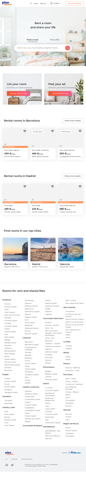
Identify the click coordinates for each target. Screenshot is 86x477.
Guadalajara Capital (32, 410)
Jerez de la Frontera (12, 315)
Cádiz (6, 309)
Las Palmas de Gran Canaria (73, 315)
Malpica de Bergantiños (50, 399)
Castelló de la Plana (52, 346)
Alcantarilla (69, 436)
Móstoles (48, 312)
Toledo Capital (30, 416)
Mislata (48, 363)
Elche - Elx (49, 328)
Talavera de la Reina (32, 419)
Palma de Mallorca (52, 436)
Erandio (68, 406)
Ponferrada (29, 300)
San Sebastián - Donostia (71, 388)
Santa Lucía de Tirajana (74, 319)
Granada (7, 323)
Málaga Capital (10, 343)
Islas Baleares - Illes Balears (52, 432)
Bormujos (8, 370)
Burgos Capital (10, 420)
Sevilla (6, 356)
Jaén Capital (9, 337)
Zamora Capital (31, 334)
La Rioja (68, 346)
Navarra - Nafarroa (72, 368)
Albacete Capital (31, 394)
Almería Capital (10, 307)
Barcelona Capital (32, 345)
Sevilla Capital (9, 359)
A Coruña (48, 388)
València (48, 349)
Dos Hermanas (10, 362)
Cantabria (8, 401)
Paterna (48, 360)
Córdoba (7, 318)
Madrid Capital (51, 303)
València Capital (51, 352)
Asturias (68, 414)
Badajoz (48, 371)
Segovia (28, 314)
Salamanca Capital (32, 312)
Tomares (7, 368)
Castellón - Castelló (52, 344)
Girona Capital (30, 363)
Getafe (47, 309)
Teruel (6, 384)
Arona (67, 337)
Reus (27, 377)
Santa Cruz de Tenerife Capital (74, 326)
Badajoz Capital (51, 374)
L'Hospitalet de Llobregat (30, 348)
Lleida (27, 366)
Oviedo (68, 417)
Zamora (28, 331)
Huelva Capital (10, 332)
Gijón (67, 420)
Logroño (68, 348)
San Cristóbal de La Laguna (72, 331)
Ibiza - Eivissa (70, 300)
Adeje (67, 335)
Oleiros (48, 403)
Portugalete (70, 400)
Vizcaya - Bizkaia (71, 392)
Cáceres (48, 377)
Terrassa (28, 352)
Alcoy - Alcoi (50, 338)
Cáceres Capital (51, 379)
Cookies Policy (41, 466)
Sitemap (14, 459)
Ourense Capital (51, 414)
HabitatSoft (53, 464)
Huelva (7, 329)
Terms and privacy (30, 466)
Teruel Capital (9, 387)
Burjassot (48, 355)
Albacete (28, 391)
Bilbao (67, 395)
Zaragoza (8, 390)
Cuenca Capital (31, 405)
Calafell (28, 383)
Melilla (67, 357)
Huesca (7, 379)
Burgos (7, 417)
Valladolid (28, 325)
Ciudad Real (29, 397)
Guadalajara (29, 408)
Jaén (6, 334)
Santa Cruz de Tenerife (74, 322)
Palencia (28, 303)
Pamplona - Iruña (72, 370)
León (6, 423)
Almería (7, 304)
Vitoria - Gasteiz (71, 381)
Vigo (47, 420)
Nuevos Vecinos (27, 459)
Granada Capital (10, 326)
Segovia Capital (31, 317)
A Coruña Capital (51, 390)
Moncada (48, 357)
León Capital (9, 425)
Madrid (48, 300)
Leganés (48, 314)
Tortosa (27, 380)
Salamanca (29, 309)
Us (6, 459)
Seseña (27, 421)
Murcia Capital (71, 431)
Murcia (68, 428)
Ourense (48, 412)
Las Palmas (69, 311)
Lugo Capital (50, 409)
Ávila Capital (9, 414)
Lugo (47, 406)
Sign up (43, 3)
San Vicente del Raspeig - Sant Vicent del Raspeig (53, 333)
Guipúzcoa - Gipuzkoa (74, 384)
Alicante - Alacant (52, 325)
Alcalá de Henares (52, 306)
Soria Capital (30, 323)
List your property (74, 3)
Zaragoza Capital (11, 392)
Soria (27, 320)
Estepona (8, 348)
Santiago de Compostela (50, 394)
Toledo (27, 413)
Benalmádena (10, 351)
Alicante (48, 323)
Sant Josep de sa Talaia (74, 303)
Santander (8, 403)
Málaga (7, 340)
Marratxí (48, 439)
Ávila (6, 412)
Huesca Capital (10, 381)
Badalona (28, 358)
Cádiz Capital (9, 312)
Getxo (67, 397)
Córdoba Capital (10, 321)
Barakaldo (69, 403)
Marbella (7, 345)
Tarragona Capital (32, 375)
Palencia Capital (31, 306)
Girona (27, 361)
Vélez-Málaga (9, 354)
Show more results (73, 121)
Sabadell (28, 355)
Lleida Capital (30, 369)
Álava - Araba (70, 379)
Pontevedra (49, 417)
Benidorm (49, 341)
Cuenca (28, 402)
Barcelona (29, 342)
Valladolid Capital (31, 328)
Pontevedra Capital (52, 423)
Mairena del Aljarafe (12, 365)
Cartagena (69, 433)
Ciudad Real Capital (32, 399)
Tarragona (29, 372)
